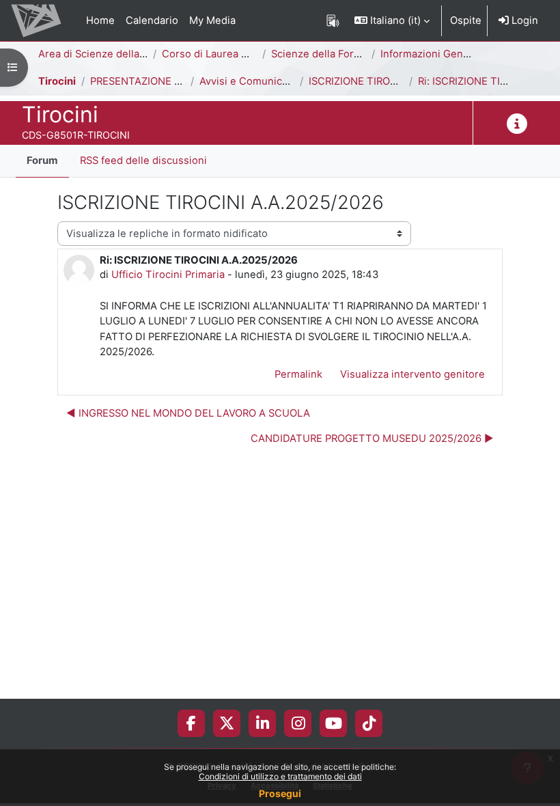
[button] (392, 20)
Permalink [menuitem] (298, 374)
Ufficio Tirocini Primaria (168, 274)
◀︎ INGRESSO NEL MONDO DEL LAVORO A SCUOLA (188, 413)
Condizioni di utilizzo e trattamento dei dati (280, 776)
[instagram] (298, 723)
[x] (226, 723)
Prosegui (280, 793)
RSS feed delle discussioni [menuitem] (143, 160)
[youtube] (333, 723)
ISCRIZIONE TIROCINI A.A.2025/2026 (397, 81)
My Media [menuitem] (212, 20)
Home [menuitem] (100, 20)
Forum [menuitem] (42, 160)
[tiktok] (369, 723)
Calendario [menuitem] (152, 20)
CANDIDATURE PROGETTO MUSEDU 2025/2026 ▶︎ (372, 438)
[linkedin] (262, 723)
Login (523, 20)
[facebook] (191, 723)
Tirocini (57, 81)
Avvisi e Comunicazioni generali (276, 81)
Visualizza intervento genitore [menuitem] (412, 374)
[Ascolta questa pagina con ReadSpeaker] (333, 20)
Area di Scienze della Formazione (118, 54)
